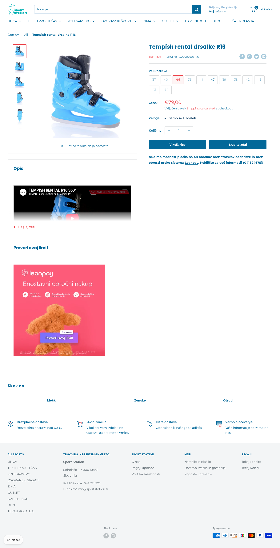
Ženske (140, 400)
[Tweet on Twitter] (256, 56)
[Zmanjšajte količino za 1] (169, 131)
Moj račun (216, 11)
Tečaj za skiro (251, 462)
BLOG (217, 21)
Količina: (155, 130)
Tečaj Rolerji (250, 468)
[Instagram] (113, 535)
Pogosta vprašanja (198, 474)
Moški (52, 400)
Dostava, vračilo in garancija (205, 468)
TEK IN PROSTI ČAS (42, 21)
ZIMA (147, 21)
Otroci (228, 400)
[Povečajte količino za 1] (189, 131)
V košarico (177, 145)
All (26, 34)
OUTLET (168, 21)
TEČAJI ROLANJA (241, 21)
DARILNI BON (195, 21)
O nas (136, 462)
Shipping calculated (201, 108)
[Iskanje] (196, 9)
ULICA (12, 21)
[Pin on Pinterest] (249, 56)
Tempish (155, 56)
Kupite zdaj (238, 145)
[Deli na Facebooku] (242, 56)
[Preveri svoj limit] (72, 310)
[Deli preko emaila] (263, 56)
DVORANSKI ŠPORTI (116, 21)
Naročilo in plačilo (197, 462)
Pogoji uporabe (143, 468)
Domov (13, 34)
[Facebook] (106, 535)
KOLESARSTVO (79, 21)
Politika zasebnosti (146, 474)
